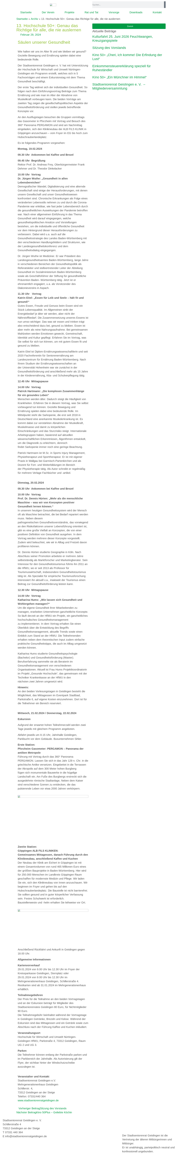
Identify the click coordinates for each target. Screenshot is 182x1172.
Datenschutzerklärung (89, 1120)
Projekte (69, 12)
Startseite (26, 12)
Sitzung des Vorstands (109, 48)
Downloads (136, 12)
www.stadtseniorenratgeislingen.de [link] (38, 1100)
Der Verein (48, 12)
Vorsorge (114, 12)
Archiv (34, 18)
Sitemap (80, 1124)
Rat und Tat (91, 12)
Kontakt (157, 12)
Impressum (69, 1120)
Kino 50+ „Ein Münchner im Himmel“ (119, 77)
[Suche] (165, 4)
